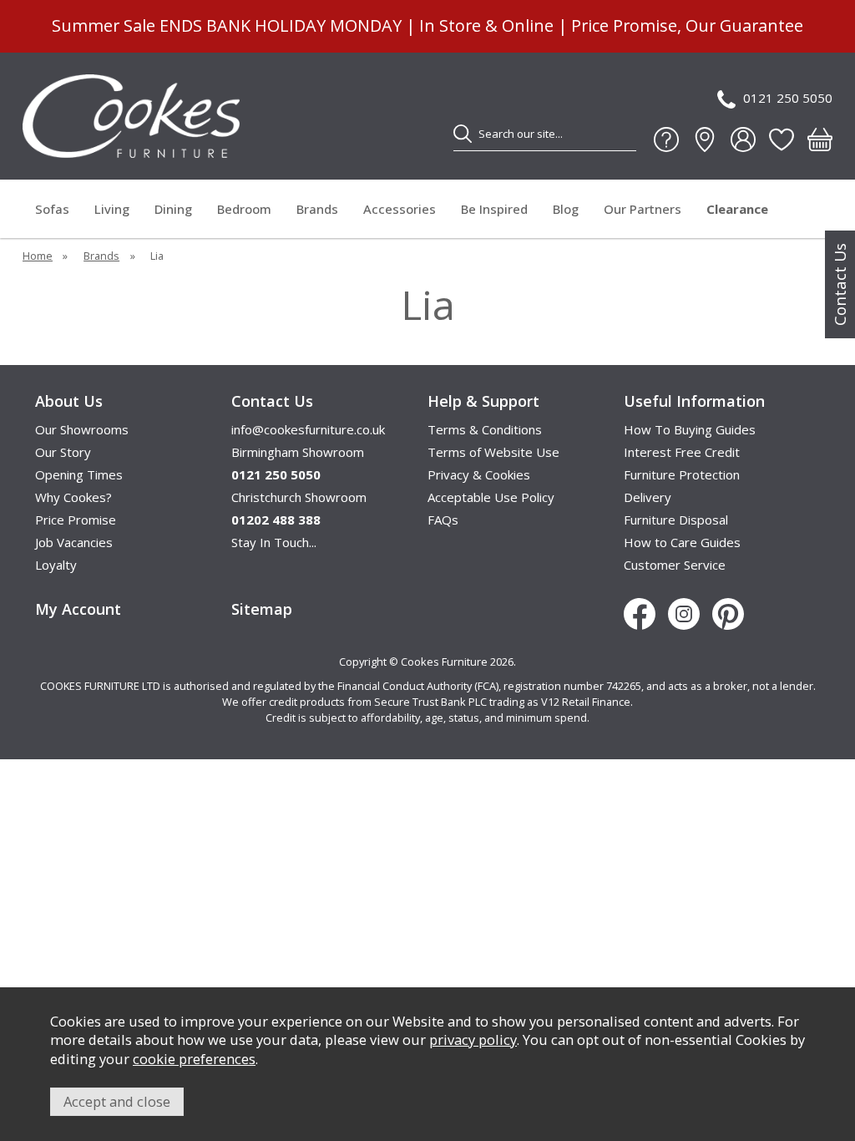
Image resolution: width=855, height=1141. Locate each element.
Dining (173, 208)
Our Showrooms (82, 429)
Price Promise (75, 519)
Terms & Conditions (485, 429)
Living (111, 208)
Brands (317, 208)
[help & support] (666, 139)
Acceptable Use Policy (491, 497)
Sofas (52, 208)
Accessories (399, 208)
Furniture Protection (682, 474)
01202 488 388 (276, 519)
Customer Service (675, 564)
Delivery (647, 497)
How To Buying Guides (690, 429)
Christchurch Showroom (299, 497)
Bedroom (244, 208)
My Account (78, 609)
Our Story (63, 452)
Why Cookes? (73, 497)
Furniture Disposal (676, 519)
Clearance (737, 208)
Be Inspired (494, 208)
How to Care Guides (682, 542)
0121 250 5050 (787, 97)
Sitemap (261, 609)
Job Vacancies (74, 542)
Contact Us (840, 284)
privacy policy (473, 1039)
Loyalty (56, 564)
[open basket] (819, 139)
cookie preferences (194, 1058)
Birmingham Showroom (297, 452)
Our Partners (642, 208)
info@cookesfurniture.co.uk (308, 429)
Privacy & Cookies (479, 474)
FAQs (443, 519)
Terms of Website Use (493, 452)
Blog (566, 208)
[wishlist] (781, 139)
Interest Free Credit (682, 452)
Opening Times (79, 474)
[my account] (743, 139)
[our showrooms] (704, 139)
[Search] (462, 133)
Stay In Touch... (273, 542)
